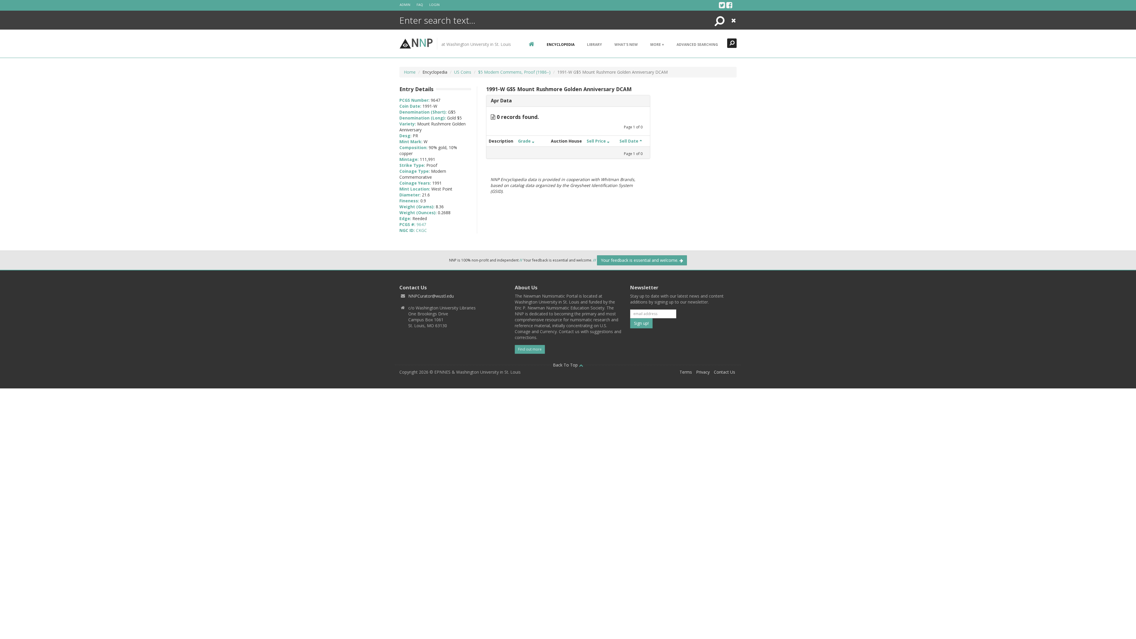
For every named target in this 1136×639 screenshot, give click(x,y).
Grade (525, 141)
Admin (405, 4)
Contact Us (724, 372)
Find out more (530, 349)
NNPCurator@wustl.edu (431, 296)
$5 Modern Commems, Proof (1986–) (514, 72)
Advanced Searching (697, 44)
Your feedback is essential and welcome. (640, 260)
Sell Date (629, 141)
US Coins (462, 72)
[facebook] (729, 5)
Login (434, 4)
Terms (686, 372)
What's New (626, 44)
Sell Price (597, 141)
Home (410, 72)
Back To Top (566, 365)
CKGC (421, 230)
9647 (421, 224)
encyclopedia (561, 44)
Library (594, 44)
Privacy (703, 372)
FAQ (420, 4)
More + (657, 44)
